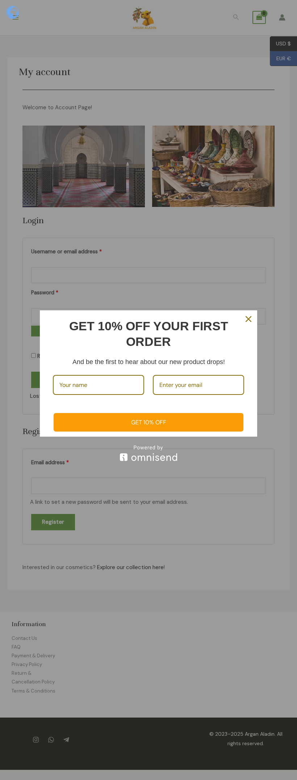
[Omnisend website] (148, 453)
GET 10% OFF (148, 422)
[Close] (248, 319)
